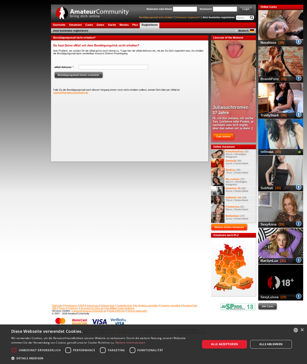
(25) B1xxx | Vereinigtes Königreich (237, 154)
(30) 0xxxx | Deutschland (237, 189)
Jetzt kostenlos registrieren (218, 17)
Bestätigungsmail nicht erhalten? (156, 17)
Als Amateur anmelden (146, 305)
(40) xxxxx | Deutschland (237, 162)
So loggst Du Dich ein (92, 308)
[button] (103, 358)
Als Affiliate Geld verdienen (120, 308)
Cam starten (223, 136)
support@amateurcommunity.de (70, 92)
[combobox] (296, 330)
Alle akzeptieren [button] (224, 344)
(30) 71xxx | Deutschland (237, 171)
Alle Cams (268, 306)
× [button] (302, 330)
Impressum (93, 305)
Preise (62, 308)
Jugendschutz (124, 305)
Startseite (57, 305)
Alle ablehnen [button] (271, 344)
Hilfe (54, 308)
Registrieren (71, 305)
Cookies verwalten (170, 305)
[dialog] (153, 344)
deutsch (243, 30)
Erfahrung (73, 308)
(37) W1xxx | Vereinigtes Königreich (236, 182)
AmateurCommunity (95, 11)
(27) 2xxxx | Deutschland (237, 217)
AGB (82, 305)
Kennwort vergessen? (188, 17)
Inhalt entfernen (116, 310)
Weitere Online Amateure (229, 227)
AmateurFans (189, 305)
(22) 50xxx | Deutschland (237, 208)
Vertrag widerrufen (137, 310)
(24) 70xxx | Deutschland (237, 199)
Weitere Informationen (130, 342)
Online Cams (268, 7)
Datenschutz (108, 305)
